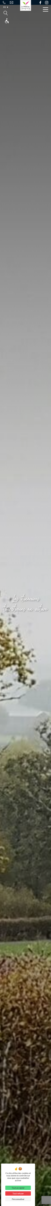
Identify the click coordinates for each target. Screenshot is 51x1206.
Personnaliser (18, 1199)
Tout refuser (18, 1193)
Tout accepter (18, 1187)
